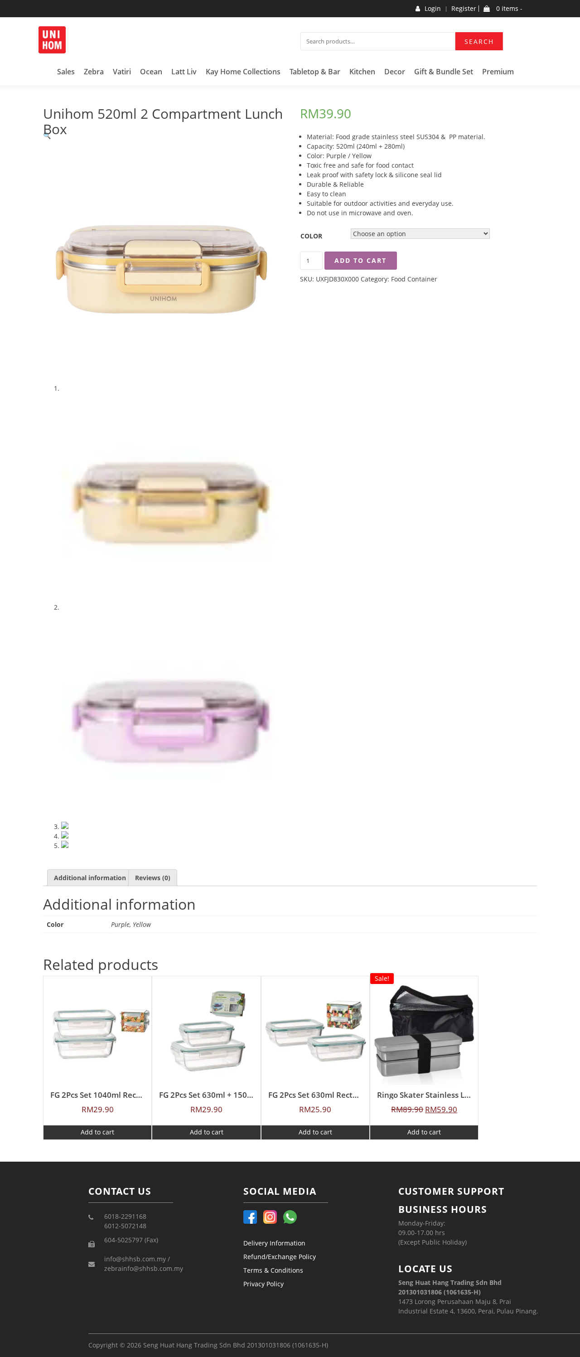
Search (479, 41)
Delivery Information (274, 1243)
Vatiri (122, 72)
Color (311, 236)
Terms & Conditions (273, 1270)
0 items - (508, 8)
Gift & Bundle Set (443, 72)
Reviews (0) (152, 877)
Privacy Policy (263, 1283)
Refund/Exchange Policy (279, 1256)
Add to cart (360, 260)
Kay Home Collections (243, 72)
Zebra (94, 72)
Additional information (90, 877)
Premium (498, 72)
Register (463, 8)
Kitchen (362, 72)
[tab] (90, 877)
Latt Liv (184, 72)
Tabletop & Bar (315, 72)
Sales (66, 72)
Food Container (414, 279)
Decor (394, 72)
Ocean (151, 72)
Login (433, 8)
